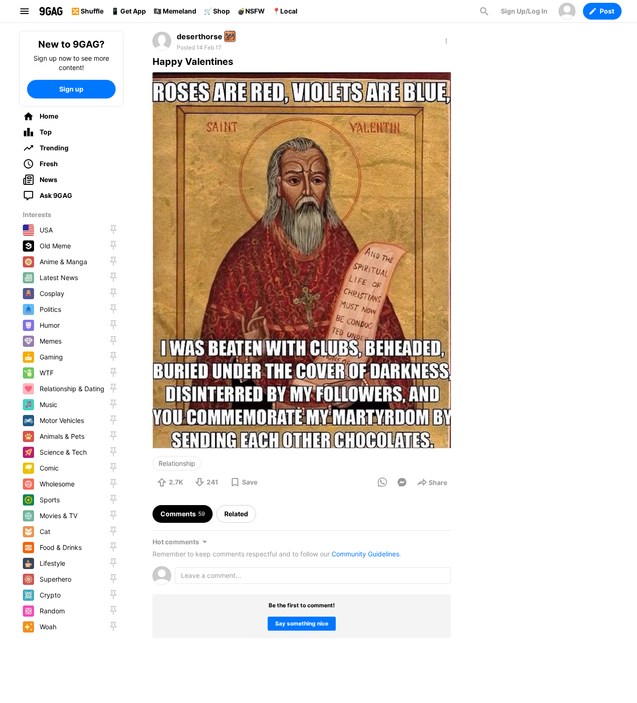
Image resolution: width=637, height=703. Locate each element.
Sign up (71, 89)
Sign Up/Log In (524, 11)
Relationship (177, 463)
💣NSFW (251, 11)
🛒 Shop (217, 11)
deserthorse (199, 36)
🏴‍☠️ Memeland (174, 11)
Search (484, 11)
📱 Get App (128, 11)
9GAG (51, 11)
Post (607, 11)
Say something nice (301, 623)
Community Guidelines (365, 554)
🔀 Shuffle (87, 11)
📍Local (285, 11)
